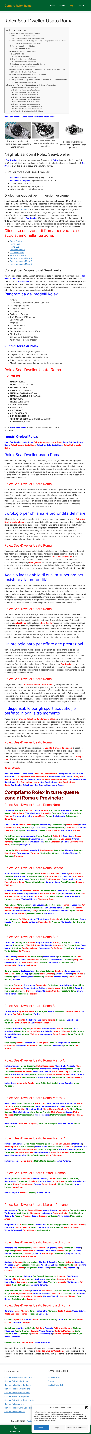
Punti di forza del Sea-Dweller (24, 36)
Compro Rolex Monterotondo (17, 1392)
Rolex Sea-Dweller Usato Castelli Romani (28, 104)
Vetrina (62, 5)
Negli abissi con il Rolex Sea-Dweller (25, 33)
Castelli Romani (17, 252)
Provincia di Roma (18, 255)
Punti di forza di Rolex (22, 49)
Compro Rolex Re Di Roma (16, 1381)
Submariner (24, 209)
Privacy (51, 1381)
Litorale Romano (17, 250)
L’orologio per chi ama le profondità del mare (29, 64)
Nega (57, 1428)
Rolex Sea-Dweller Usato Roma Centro (27, 90)
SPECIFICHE (19, 54)
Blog (71, 5)
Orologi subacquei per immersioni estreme (29, 38)
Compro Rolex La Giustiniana (17, 1389)
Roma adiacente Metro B (21, 261)
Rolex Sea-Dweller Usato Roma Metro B (27, 99)
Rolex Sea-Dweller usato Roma (24, 59)
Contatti (81, 5)
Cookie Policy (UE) (56, 1385)
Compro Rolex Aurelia (14, 1404)
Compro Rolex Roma (18, 5)
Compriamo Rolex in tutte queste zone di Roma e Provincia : (31, 85)
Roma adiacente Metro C (21, 264)
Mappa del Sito (54, 1377)
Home (52, 5)
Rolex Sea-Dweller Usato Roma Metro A (27, 97)
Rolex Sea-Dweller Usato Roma (24, 51)
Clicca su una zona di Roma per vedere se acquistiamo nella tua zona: (39, 41)
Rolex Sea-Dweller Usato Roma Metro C (27, 102)
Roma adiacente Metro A (21, 258)
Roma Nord (15, 244)
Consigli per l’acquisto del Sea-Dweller (28, 43)
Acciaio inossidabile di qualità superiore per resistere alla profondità (38, 69)
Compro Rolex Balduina (14, 1412)
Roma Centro (16, 241)
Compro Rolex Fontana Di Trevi (18, 1377)
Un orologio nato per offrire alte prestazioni (29, 74)
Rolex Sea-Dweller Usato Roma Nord (26, 87)
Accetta (41, 1428)
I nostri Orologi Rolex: (22, 56)
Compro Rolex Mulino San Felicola (19, 1408)
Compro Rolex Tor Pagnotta (16, 1396)
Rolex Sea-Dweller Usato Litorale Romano (28, 106)
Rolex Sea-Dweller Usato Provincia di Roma (29, 109)
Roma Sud (14, 247)
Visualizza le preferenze (76, 1428)
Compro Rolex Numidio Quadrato (19, 1400)
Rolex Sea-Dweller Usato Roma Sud (26, 92)
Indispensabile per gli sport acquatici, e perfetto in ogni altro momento (39, 80)
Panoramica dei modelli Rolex (23, 46)
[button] (86, 1407)
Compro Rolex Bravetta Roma (17, 1385)
